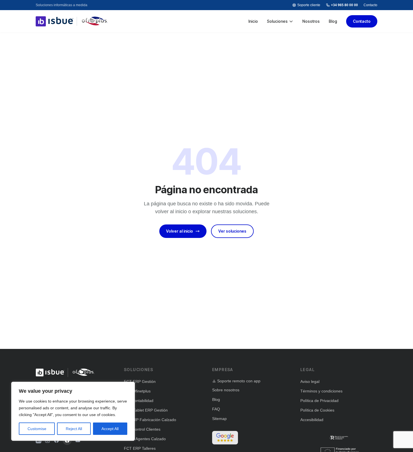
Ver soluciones (232, 231)
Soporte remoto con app (238, 381)
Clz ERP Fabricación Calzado (150, 419)
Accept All (110, 428)
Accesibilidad (311, 419)
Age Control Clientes (142, 429)
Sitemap (219, 418)
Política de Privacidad (319, 400)
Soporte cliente (308, 5)
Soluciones (277, 21)
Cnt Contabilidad (138, 400)
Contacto (370, 5)
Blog (333, 21)
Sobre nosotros (225, 390)
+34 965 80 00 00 (344, 5)
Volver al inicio (179, 231)
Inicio (253, 21)
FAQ (216, 409)
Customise (37, 428)
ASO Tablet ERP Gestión (146, 410)
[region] (73, 411)
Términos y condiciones (321, 391)
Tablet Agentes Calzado (145, 439)
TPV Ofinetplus (137, 391)
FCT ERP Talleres (140, 448)
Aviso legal (309, 381)
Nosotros (311, 21)
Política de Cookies (317, 410)
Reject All (74, 428)
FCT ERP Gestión (140, 381)
